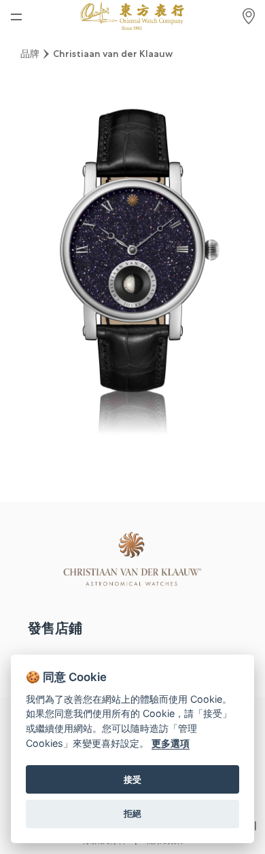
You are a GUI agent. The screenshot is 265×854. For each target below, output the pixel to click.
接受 (132, 779)
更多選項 (171, 743)
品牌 (29, 53)
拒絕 (132, 813)
